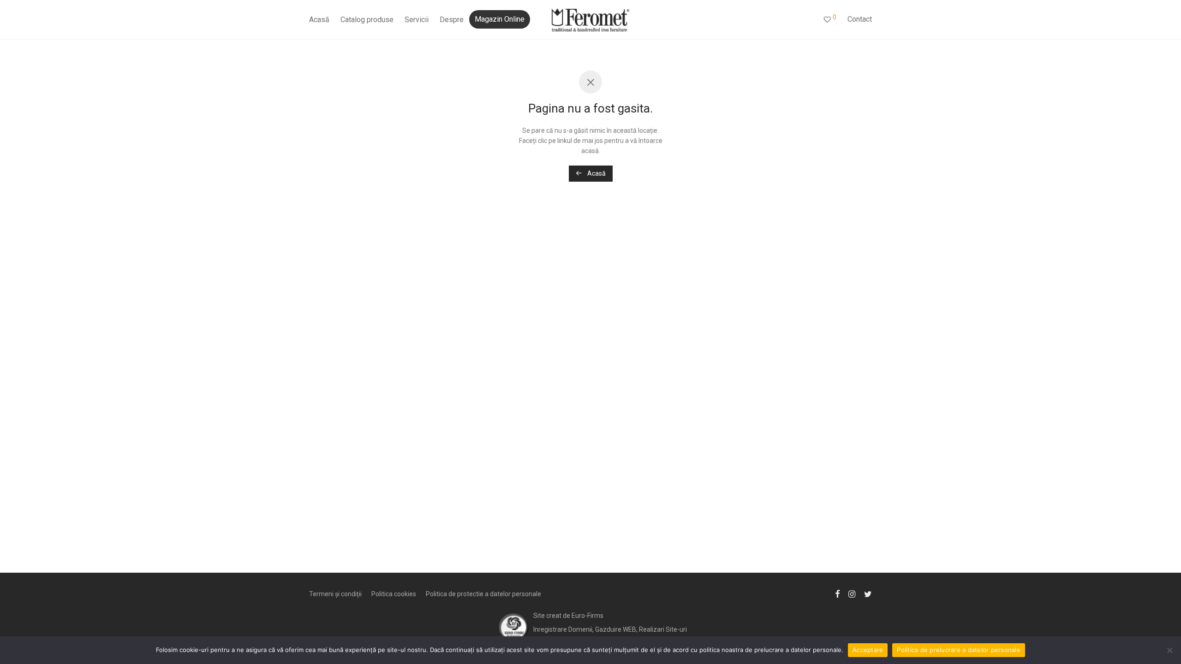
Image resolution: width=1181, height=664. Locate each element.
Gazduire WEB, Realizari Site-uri (641, 629)
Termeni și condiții (335, 594)
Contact (859, 19)
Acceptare (868, 649)
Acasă (319, 19)
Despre (452, 19)
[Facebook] (837, 593)
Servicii (417, 19)
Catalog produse (367, 19)
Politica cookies (393, 594)
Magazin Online (500, 19)
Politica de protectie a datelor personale (483, 594)
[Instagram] (851, 593)
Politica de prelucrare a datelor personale (958, 649)
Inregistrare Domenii (562, 629)
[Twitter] (868, 593)
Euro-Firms (587, 615)
